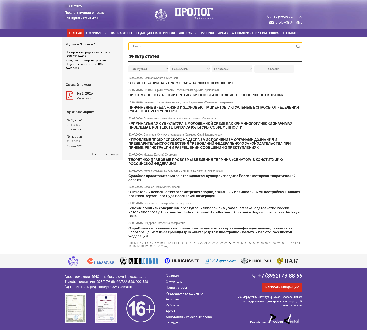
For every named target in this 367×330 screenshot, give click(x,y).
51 (154, 246)
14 (177, 242)
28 (233, 242)
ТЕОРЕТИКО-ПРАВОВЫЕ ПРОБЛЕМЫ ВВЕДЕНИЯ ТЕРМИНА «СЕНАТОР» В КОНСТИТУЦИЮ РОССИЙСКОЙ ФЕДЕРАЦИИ (205, 161)
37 (270, 242)
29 (237, 242)
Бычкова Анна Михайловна (161, 118)
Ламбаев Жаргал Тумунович (161, 77)
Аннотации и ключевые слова (255, 33)
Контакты (290, 33)
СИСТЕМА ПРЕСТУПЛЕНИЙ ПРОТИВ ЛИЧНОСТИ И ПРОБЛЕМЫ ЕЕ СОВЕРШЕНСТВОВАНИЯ (206, 95)
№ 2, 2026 (85, 93)
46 (134, 246)
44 (298, 242)
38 (274, 242)
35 (262, 242)
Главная (75, 33)
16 (185, 242)
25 (221, 242)
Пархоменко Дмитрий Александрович (167, 203)
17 (189, 242)
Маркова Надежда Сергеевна (197, 118)
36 (266, 242)
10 (161, 242)
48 (142, 246)
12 (169, 242)
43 (294, 242)
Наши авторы (121, 33)
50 (150, 246)
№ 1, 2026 (74, 120)
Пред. (132, 242)
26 (225, 242)
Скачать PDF (84, 98)
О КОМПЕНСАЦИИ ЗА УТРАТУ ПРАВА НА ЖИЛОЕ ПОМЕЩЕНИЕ (181, 83)
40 (282, 242)
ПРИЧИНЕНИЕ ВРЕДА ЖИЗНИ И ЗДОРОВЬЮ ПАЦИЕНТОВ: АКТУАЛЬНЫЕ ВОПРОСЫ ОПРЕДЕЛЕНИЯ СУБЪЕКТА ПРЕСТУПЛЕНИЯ (213, 109)
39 (278, 242)
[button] (105, 154)
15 (181, 242)
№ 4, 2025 (74, 137)
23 (213, 242)
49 (146, 246)
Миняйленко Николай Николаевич (201, 170)
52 (158, 246)
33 (254, 242)
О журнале (94, 33)
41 (286, 242)
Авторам (186, 33)
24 (217, 242)
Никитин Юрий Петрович (159, 90)
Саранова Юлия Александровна (164, 134)
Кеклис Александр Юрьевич (161, 170)
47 (138, 246)
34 (258, 242)
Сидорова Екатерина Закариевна (164, 223)
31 (245, 242)
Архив (223, 33)
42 (290, 242)
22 (209, 242)
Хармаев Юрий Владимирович (204, 134)
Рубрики (207, 33)
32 (249, 242)
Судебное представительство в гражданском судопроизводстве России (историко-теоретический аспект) (212, 177)
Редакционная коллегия (155, 33)
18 (193, 242)
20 (201, 242)
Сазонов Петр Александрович (162, 186)
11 (165, 242)
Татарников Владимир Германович (197, 90)
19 (197, 242)
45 (129, 246)
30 (241, 242)
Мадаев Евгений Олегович (160, 154)
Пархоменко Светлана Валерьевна (211, 102)
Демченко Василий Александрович (166, 102)
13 (173, 242)
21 (205, 242)
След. (164, 246)
